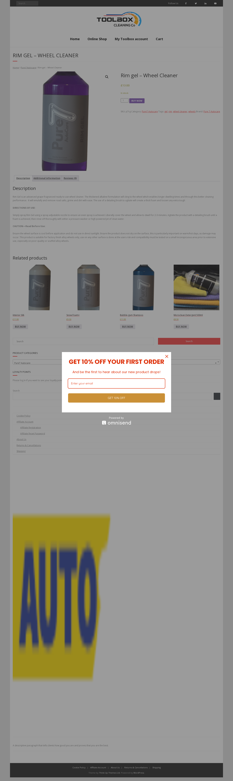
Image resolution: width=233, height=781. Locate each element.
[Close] (166, 356)
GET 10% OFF (116, 398)
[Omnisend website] (116, 420)
